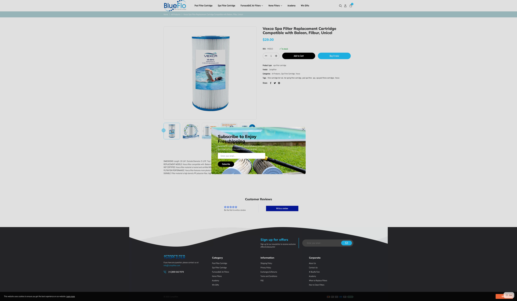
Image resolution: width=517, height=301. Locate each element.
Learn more (70, 296)
